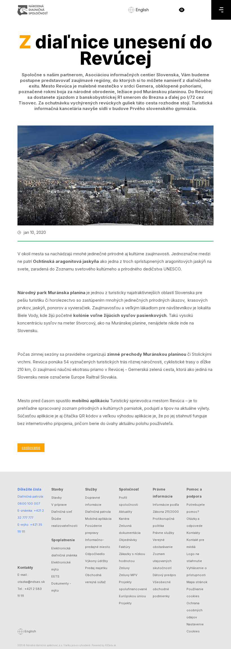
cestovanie (31, 448)
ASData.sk (110, 645)
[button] (182, 9)
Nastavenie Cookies (195, 627)
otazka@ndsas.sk (31, 582)
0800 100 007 (28, 503)
